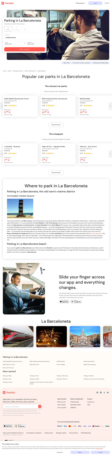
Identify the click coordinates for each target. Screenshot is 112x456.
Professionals (74, 402)
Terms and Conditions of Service (13, 433)
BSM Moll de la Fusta (9, 364)
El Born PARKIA (61, 364)
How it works (61, 405)
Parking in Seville (34, 379)
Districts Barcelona (30, 71)
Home (4, 71)
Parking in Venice (7, 382)
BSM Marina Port (34, 364)
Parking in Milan (7, 376)
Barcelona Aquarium (95, 233)
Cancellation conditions (34, 433)
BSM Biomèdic (61, 361)
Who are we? (61, 402)
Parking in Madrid (88, 376)
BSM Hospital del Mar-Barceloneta (40, 361)
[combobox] (26, 37)
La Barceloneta (41, 71)
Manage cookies (61, 433)
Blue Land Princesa (8, 368)
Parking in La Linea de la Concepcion (94, 379)
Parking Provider (75, 405)
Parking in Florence (62, 379)
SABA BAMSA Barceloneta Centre (12, 361)
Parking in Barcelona (62, 376)
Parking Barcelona (18, 71)
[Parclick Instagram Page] (97, 392)
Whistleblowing (86, 433)
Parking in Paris (7, 379)
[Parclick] (7, 3)
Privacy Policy (73, 433)
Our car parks (61, 407)
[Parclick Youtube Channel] (107, 392)
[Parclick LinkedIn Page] (100, 392)
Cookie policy (48, 433)
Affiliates (73, 407)
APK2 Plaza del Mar (89, 361)
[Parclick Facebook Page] (104, 392)
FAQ (88, 405)
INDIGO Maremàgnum (90, 364)
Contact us (90, 402)
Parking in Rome (34, 376)
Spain (9, 71)
